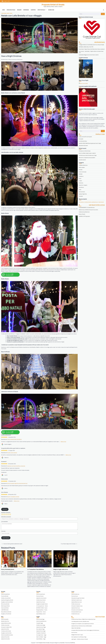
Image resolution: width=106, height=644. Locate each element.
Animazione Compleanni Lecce (76, 606)
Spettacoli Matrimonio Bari (6, 623)
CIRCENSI (80, 174)
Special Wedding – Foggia (40, 639)
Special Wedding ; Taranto (41, 613)
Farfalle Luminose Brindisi (6, 598)
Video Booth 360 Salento (83, 145)
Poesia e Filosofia (82, 214)
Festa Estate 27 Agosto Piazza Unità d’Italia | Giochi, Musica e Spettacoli (92, 49)
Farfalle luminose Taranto (41, 600)
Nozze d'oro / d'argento (83, 185)
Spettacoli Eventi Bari (5, 629)
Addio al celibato (82, 167)
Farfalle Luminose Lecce (75, 604)
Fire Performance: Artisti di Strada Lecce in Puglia (87, 155)
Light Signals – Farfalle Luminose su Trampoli (79, 639)
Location (80, 180)
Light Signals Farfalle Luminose (97, 205)
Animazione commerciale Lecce (77, 609)
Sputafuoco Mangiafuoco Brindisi (7, 600)
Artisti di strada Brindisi (5, 594)
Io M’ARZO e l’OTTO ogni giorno (84, 216)
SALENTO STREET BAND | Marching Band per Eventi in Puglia (90, 143)
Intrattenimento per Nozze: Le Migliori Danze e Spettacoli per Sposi (83, 619)
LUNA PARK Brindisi (4, 609)
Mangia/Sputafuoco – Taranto (41, 609)
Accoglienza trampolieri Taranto (42, 604)
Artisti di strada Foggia (40, 619)
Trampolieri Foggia (39, 623)
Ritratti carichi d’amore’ (12, 452)
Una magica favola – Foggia (41, 635)
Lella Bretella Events (99, 42)
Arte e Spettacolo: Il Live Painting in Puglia (78, 637)
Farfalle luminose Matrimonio (84, 212)
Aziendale (80, 169)
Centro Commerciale (82, 171)
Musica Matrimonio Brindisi (6, 611)
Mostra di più (63, 441)
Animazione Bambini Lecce (76, 611)
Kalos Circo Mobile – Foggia (41, 637)
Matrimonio (26, 10)
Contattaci (33, 10)
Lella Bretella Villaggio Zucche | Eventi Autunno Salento (89, 54)
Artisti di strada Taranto (40, 594)
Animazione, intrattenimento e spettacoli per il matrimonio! (91, 202)
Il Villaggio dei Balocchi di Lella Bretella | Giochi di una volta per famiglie (91, 44)
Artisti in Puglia (41, 10)
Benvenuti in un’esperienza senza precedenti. (87, 157)
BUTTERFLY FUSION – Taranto (41, 608)
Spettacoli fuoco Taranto (40, 602)
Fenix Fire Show (74, 632)
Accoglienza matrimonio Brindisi (7, 602)
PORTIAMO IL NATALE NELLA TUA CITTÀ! (86, 47)
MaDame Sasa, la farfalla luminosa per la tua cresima (88, 209)
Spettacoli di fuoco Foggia (40, 631)
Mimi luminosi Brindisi (5, 604)
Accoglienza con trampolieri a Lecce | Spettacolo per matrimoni (82, 623)
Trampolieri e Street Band (41, 633)
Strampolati (81, 139)
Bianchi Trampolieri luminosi (13, 496)
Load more (5, 509)
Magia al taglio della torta (60, 569)
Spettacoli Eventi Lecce (75, 608)
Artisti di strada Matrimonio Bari (7, 635)
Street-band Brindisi (5, 608)
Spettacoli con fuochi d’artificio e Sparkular (16, 466)
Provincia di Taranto (39, 596)
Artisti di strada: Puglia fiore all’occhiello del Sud (17, 483)
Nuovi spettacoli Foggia (40, 629)
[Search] (103, 10)
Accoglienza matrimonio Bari (6, 633)
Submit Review (6, 538)
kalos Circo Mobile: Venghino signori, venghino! (87, 153)
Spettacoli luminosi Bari (5, 639)
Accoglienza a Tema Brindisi (6, 613)
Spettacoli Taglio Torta (83, 194)
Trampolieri (81, 196)
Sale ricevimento (82, 191)
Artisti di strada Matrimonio (41, 621)
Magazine (19, 10)
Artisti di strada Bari (4, 619)
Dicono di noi (51, 10)
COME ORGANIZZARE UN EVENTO (14, 439)
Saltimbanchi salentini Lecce (76, 600)
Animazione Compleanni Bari (6, 627)
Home (3, 10)
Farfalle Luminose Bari (5, 625)
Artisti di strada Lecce (75, 594)
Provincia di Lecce (74, 596)
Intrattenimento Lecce (75, 613)
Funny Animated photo (7, 569)
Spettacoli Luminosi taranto (41, 598)
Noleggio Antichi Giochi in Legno (77, 634)
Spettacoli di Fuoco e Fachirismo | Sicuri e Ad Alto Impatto (81, 625)
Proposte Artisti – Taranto (41, 611)
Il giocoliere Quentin (82, 159)
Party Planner (81, 187)
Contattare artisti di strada (6, 631)
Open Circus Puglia (11, 10)
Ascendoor (62, 642)
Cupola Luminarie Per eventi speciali (85, 136)
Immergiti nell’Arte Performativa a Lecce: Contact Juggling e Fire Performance (85, 630)
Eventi (8, 13)
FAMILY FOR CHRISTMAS (75, 628)
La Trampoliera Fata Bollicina (35, 569)
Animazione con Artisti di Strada (84, 151)
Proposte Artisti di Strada (53, 4)
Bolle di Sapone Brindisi (5, 606)
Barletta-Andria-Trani (5, 621)
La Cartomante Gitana (83, 141)
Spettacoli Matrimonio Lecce (76, 602)
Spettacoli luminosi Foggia (41, 627)
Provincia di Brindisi (4, 596)
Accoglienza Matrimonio (83, 165)
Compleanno (3, 13)
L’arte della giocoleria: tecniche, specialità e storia (80, 621)
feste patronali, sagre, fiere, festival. (77, 598)
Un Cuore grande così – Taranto (42, 606)
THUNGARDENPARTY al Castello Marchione (87, 207)
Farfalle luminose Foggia (40, 625)
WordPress (72, 642)
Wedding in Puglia (100, 134)
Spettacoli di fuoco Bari (5, 637)
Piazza (11, 13)
